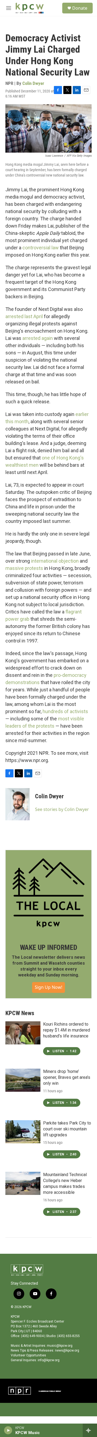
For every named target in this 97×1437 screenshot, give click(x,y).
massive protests (24, 568)
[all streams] (90, 1430)
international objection (55, 561)
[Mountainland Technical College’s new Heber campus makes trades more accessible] (22, 1183)
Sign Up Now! (48, 987)
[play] (8, 1430)
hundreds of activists (65, 711)
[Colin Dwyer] (17, 804)
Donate (79, 8)
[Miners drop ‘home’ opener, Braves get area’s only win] (22, 1080)
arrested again (37, 338)
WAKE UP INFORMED (48, 947)
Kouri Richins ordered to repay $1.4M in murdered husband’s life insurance (66, 1030)
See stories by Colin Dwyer (62, 809)
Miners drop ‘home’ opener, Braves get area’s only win (66, 1077)
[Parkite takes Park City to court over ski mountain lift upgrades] (22, 1131)
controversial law (40, 247)
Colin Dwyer (33, 83)
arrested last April (24, 316)
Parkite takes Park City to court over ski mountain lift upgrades (67, 1128)
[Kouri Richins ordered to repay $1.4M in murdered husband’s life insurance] (22, 1032)
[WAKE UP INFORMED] (48, 893)
